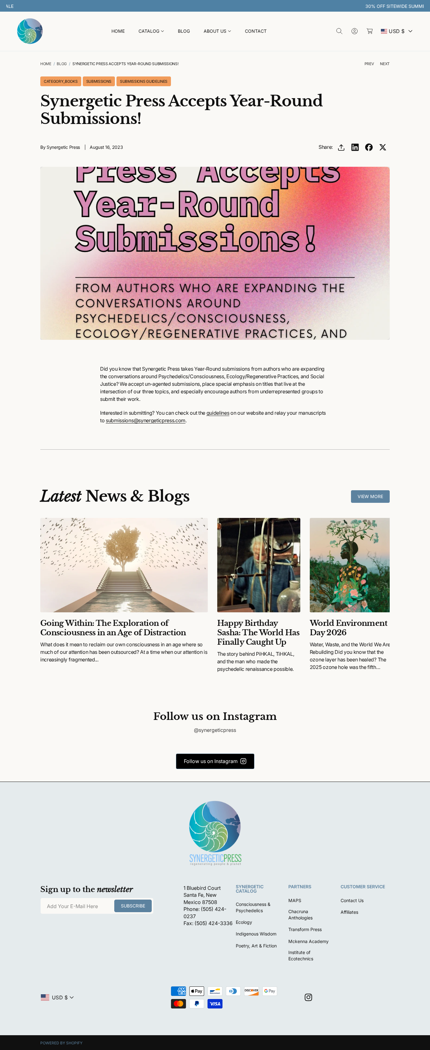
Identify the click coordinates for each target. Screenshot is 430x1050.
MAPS (294, 900)
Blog (62, 63)
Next (385, 63)
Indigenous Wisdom (256, 933)
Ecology (244, 922)
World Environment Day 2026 (348, 628)
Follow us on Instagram (211, 761)
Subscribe (133, 905)
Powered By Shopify (61, 1043)
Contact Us (352, 900)
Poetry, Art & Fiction (256, 945)
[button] (151, 31)
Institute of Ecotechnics (300, 955)
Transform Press (305, 929)
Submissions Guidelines (143, 81)
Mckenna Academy (308, 941)
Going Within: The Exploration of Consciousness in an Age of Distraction (113, 628)
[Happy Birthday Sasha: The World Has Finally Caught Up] (258, 565)
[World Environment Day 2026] (351, 565)
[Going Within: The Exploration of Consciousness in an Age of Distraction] (124, 565)
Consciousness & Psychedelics (253, 907)
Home (45, 63)
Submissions (98, 81)
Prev (369, 63)
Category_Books (61, 81)
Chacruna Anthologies (300, 914)
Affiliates (349, 912)
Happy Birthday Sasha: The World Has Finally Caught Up (258, 633)
